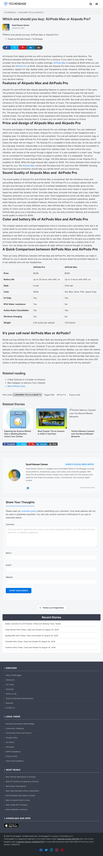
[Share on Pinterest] (23, 48)
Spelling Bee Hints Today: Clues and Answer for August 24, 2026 (31, 635)
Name (9, 553)
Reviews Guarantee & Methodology (20, 724)
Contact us (10, 708)
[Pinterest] (62, 850)
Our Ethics (10, 742)
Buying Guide (74, 395)
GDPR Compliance (13, 752)
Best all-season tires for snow (18, 800)
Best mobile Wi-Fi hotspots (17, 805)
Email (9, 565)
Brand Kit (9, 703)
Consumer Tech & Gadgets (27, 395)
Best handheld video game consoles (20, 795)
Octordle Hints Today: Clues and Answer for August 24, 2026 (30, 641)
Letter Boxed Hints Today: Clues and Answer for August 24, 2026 (32, 630)
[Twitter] (46, 850)
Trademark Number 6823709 (68, 839)
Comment (10, 524)
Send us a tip (11, 694)
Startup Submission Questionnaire (19, 698)
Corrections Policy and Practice (19, 733)
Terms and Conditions (14, 761)
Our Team (10, 685)
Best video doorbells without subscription (22, 791)
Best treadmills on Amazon (16, 809)
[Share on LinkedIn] (31, 48)
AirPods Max (60, 63)
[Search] (90, 3)
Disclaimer (10, 747)
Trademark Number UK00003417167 (30, 842)
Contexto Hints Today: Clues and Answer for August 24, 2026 (30, 647)
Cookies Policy (12, 738)
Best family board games (16, 786)
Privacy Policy (11, 756)
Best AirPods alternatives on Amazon (21, 777)
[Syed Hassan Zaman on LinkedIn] (28, 488)
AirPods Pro (21, 66)
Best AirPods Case (16, 386)
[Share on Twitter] (15, 48)
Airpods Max (29, 165)
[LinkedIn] (51, 850)
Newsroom (10, 680)
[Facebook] (41, 850)
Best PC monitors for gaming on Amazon (22, 781)
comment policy (29, 511)
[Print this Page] (39, 48)
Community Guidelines (15, 728)
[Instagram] (56, 850)
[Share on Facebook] (7, 48)
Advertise (10, 689)
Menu (96, 3)
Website (9, 577)
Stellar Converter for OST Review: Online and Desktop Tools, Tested (33, 624)
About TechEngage (13, 675)
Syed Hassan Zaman (37, 464)
